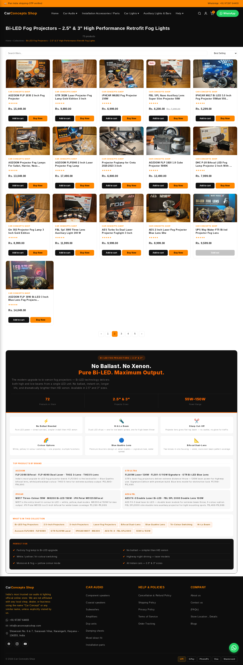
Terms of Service (148, 616)
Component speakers (98, 595)
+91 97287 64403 (19, 620)
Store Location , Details (204, 616)
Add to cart (17, 118)
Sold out (215, 253)
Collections (18, 41)
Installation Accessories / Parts (101, 13)
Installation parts (95, 645)
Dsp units (91, 623)
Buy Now (37, 118)
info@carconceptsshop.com (25, 625)
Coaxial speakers (95, 602)
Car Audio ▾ (70, 13)
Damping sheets (95, 630)
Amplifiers (91, 616)
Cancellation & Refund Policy (154, 595)
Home (55, 13)
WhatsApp (229, 13)
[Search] (199, 13)
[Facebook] (9, 644)
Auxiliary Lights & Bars (157, 13)
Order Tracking (146, 623)
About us (196, 595)
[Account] (205, 13)
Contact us (197, 602)
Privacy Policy (146, 609)
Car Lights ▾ (131, 13)
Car (20, 13)
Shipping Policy (147, 602)
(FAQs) (195, 609)
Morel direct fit (94, 638)
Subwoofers (92, 609)
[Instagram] (17, 644)
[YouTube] (25, 644)
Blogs (194, 623)
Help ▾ (180, 13)
